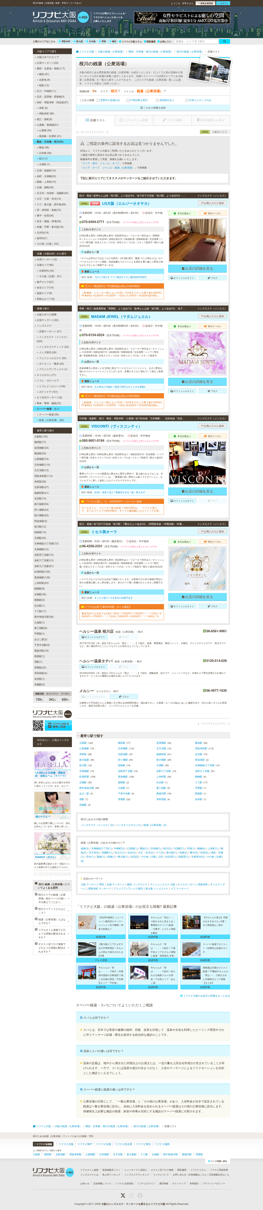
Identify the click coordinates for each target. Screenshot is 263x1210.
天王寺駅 (161, 748)
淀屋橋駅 (161, 742)
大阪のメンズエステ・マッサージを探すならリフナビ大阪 (133, 1204)
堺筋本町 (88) (46, 113)
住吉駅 (160, 782)
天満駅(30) (40, 537)
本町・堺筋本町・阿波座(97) (52, 102)
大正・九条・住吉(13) (49, 198)
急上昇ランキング (111, 1174)
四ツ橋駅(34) (41, 509)
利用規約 (194, 1183)
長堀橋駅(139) (42, 577)
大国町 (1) (44, 164)
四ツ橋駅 (123, 759)
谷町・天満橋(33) (46, 176)
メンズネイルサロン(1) (128, 824)
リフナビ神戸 (84, 1144)
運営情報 (163, 1183)
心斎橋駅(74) (41, 458)
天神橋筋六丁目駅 (205, 765)
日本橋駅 (123, 748)
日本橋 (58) (45, 153)
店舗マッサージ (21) (50, 331)
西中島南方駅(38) (44, 616)
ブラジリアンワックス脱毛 (128, 888)
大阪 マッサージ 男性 (92, 884)
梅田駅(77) (40, 442)
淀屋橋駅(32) (41, 447)
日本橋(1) (155, 848)
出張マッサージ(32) (48, 62)
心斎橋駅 (84, 748)
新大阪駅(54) (41, 504)
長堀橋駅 (123, 776)
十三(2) (160, 852)
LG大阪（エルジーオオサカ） (116, 203)
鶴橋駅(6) (39, 588)
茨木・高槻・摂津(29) (49, 221)
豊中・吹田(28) (45, 215)
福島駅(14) (40, 532)
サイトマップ (179, 1183)
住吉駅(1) (39, 605)
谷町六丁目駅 (163, 771)
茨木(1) (90, 856)
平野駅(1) (39, 633)
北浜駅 (198, 754)
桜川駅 (83, 765)
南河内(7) (42, 238)
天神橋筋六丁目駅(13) (46, 543)
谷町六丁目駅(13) (44, 560)
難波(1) (144, 848)
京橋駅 (83, 782)
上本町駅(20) (41, 583)
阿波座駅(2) (40, 521)
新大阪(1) (171, 852)
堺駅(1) (38, 661)
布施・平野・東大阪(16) (50, 226)
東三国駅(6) (40, 628)
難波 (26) (44, 147)
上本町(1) (213, 848)
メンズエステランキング (136, 1174)
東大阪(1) (123, 856)
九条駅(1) (39, 622)
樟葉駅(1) (39, 656)
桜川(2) (167, 848)
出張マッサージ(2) (47, 259)
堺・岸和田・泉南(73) (49, 210)
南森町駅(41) (41, 492)
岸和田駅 (161, 799)
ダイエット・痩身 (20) (51, 363)
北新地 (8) (44, 79)
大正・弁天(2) (145, 852)
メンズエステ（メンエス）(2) (97, 824)
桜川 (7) (43, 158)
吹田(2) (204, 852)
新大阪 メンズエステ (156, 888)
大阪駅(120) (41, 436)
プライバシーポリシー (214, 1183)
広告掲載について (102, 1183)
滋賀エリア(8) (44, 293)
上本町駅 (161, 776)
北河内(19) (43, 232)
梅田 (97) (44, 74)
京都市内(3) (197, 856)
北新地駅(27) (41, 487)
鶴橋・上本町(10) (46, 181)
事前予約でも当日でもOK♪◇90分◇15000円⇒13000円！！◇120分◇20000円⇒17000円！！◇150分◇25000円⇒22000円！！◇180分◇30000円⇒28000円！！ (121, 615)
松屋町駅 (84, 776)
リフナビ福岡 (162, 1144)
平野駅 (198, 787)
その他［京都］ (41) (50, 276)
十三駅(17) (40, 611)
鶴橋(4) (201, 848)
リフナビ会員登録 (124, 1183)
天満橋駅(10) (41, 549)
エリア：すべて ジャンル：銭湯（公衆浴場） (108, 167)
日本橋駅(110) (42, 464)
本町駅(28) (40, 481)
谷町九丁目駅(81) (44, 566)
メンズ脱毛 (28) (48, 352)
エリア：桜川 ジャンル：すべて (101, 163)
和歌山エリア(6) (46, 298)
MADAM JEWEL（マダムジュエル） (116, 316)
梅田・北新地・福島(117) (51, 68)
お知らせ (84, 1183)
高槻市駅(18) (41, 650)
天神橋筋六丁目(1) (101, 848)
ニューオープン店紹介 (135, 1169)
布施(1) (111, 856)
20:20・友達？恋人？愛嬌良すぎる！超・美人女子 (119, 492)
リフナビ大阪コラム (132, 41)
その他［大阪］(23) (152, 856)
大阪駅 (83, 742)
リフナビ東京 (143, 1144)
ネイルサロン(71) (46, 375)
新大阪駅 (84, 759)
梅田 (114, 41)
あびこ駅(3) (40, 639)
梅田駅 (121, 742)
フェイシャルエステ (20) (52, 358)
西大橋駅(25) (41, 515)
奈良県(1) (170, 856)
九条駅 (121, 787)
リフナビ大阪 (66, 1144)
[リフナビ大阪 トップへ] (61, 18)
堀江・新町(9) (44, 119)
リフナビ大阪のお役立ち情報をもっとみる (206, 995)
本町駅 (83, 754)
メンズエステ (44, 325)
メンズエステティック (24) (54, 346)
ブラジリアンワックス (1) (53, 369)
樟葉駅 (198, 793)
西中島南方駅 (86, 787)
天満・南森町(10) (46, 170)
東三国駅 (161, 787)
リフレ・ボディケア (48, 380)
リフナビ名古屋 (123, 1144)
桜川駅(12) (40, 526)
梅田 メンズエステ (137, 884)
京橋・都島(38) (45, 187)
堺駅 (81, 799)
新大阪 (79, 41)
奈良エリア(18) (45, 287)
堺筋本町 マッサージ (99, 888)
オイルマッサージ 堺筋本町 (193, 884)
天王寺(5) (94, 852)
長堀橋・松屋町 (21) (50, 136)
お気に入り (165, 41)
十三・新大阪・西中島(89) (51, 204)
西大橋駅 (161, 759)
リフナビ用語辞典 (219, 1169)
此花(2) (135, 856)
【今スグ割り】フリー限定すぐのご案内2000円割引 (120, 277)
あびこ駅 (84, 793)
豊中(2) (194, 852)
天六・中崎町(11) (46, 91)
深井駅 (198, 799)
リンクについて (161, 1174)
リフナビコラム (198, 1169)
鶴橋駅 (198, 776)
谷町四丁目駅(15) (44, 554)
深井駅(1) (39, 678)
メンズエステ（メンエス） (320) (53, 339)
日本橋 (92, 41)
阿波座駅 (200, 759)
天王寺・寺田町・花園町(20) (52, 193)
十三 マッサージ (180, 888)
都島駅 (121, 782)
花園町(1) (107, 852)
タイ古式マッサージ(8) (49, 397)
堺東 (104, 41)
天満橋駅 (84, 771)
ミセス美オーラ (99, 531)
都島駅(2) (39, 599)
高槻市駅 (161, 793)
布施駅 (83, 804)
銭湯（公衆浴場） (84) (51, 420)
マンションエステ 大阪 (162, 884)
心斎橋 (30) (45, 130)
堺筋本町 (65, 41)
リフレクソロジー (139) (52, 386)
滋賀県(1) (183, 856)
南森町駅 (161, 754)
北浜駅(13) (40, 498)
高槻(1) (101, 856)
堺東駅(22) (40, 667)
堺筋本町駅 (201, 748)
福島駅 (121, 765)
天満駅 (160, 765)
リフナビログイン (146, 1183)
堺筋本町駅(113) (43, 476)
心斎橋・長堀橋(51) (48, 124)
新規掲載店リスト (111, 1169)
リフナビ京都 (103, 1144)
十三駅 (198, 782)
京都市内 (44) (46, 270)
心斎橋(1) (132, 848)
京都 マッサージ (116, 884)
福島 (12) (44, 85)
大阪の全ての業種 (47, 314)
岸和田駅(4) (40, 673)
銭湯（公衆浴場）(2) (155, 824)
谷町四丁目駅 (125, 771)
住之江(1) (120, 852)
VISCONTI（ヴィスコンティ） (111, 426)
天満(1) (191, 848)
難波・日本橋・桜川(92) (50, 141)
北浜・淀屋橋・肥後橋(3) (51, 96)
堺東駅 (121, 799)
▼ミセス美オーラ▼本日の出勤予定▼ (113, 597)
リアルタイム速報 (89, 1169)
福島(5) (85, 848)
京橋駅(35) (40, 594)
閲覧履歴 (151, 41)
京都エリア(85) (45, 264)
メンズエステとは (89, 1174)
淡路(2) (183, 852)
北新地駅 (123, 754)
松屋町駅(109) (42, 571)
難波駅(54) (40, 453)
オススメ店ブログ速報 (162, 1169)
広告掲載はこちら (198, 1174)
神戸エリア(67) (45, 282)
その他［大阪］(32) (48, 243)
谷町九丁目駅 (202, 771)
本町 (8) (43, 107)
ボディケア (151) (48, 391)
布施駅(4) (39, 684)
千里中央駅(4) (42, 644)
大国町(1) (179, 848)
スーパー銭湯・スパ (48, 408)
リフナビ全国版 (44, 1144)
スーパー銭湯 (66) (49, 414)
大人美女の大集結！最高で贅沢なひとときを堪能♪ (119, 386)
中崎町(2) (119, 848)
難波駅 (198, 742)
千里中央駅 (124, 793)
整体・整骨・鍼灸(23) (49, 403)
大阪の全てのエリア (48, 57)
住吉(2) (132, 852)
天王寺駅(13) (41, 470)
